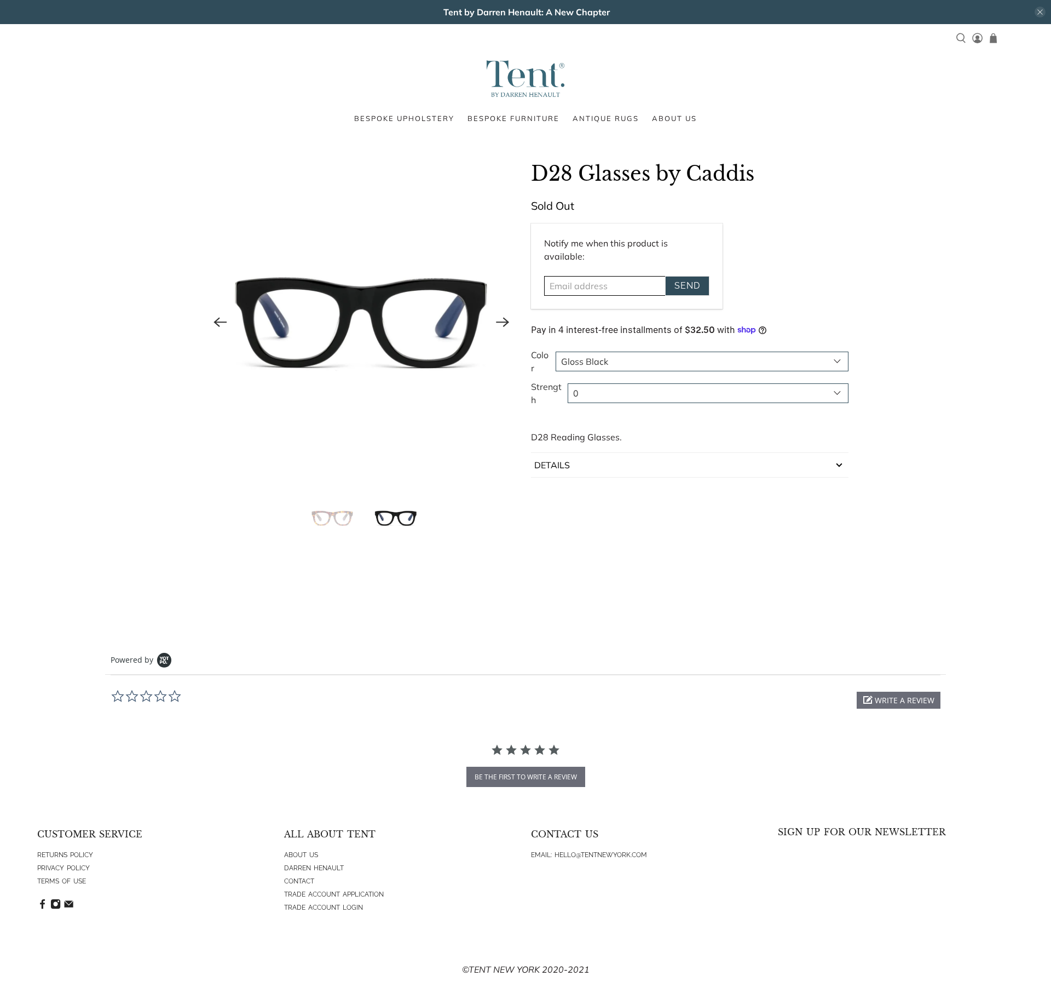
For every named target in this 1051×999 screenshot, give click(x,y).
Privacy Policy (63, 868)
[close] (1040, 12)
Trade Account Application (334, 894)
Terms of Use (61, 881)
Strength (546, 393)
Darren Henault (314, 868)
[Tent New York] (525, 78)
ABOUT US (674, 118)
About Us (301, 855)
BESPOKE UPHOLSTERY (404, 118)
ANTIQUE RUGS (606, 118)
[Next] (502, 322)
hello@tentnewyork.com (601, 855)
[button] (898, 700)
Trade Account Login (323, 907)
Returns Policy (65, 855)
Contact (299, 881)
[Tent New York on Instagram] (55, 907)
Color (539, 361)
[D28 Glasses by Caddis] (361, 322)
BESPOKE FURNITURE (513, 118)
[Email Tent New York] (68, 907)
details (552, 465)
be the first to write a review (526, 777)
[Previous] (220, 322)
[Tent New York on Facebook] (42, 907)
